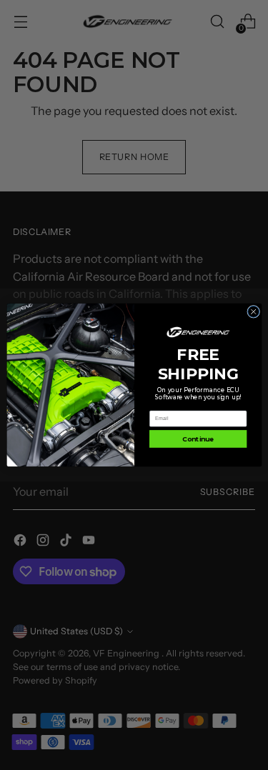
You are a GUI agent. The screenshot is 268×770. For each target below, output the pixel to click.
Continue (198, 439)
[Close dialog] (253, 311)
